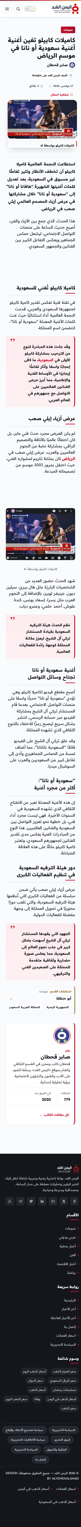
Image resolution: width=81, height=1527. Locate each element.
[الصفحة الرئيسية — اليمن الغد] (65, 9)
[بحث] (18, 8)
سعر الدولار (35, 1380)
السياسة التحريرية (63, 1344)
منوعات (68, 30)
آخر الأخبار (69, 1309)
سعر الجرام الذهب (64, 1371)
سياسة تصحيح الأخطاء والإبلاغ (24, 1429)
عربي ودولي (67, 1237)
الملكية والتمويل (57, 1449)
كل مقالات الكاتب (54, 1115)
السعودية (45, 360)
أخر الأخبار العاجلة (63, 1318)
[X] (63, 1201)
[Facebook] (74, 1201)
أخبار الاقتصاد (66, 1264)
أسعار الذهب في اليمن (61, 1399)
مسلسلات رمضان (64, 1390)
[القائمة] (7, 9)
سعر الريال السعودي (63, 1380)
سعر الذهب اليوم (16, 1399)
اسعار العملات (66, 1335)
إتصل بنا (70, 1327)
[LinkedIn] (42, 1201)
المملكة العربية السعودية (24, 1007)
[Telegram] (20, 1201)
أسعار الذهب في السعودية (57, 1502)
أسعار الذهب (37, 1390)
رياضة (71, 1273)
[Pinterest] (31, 1201)
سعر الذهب (68, 1408)
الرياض (68, 458)
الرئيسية (70, 1300)
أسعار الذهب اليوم (34, 1371)
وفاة (37, 1399)
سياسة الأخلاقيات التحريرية (28, 1439)
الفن (73, 1255)
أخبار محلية (68, 1246)
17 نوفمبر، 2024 (63, 86)
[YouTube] (53, 1201)
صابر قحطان (57, 65)
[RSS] (9, 1201)
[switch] (30, 9)
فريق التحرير (62, 1439)
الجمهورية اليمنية (58, 1007)
